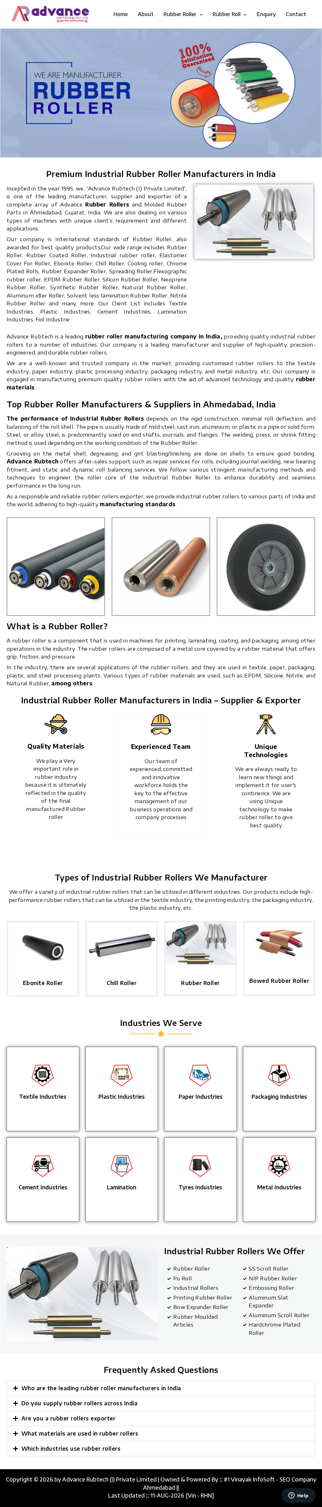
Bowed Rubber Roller (279, 980)
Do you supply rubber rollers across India (79, 1403)
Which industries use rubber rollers (71, 1448)
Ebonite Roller (43, 982)
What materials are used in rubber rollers (79, 1433)
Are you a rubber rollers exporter (68, 1418)
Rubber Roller (200, 982)
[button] (200, 14)
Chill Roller (121, 982)
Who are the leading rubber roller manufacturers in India (101, 1388)
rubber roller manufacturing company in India (152, 336)
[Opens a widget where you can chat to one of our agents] (298, 1496)
